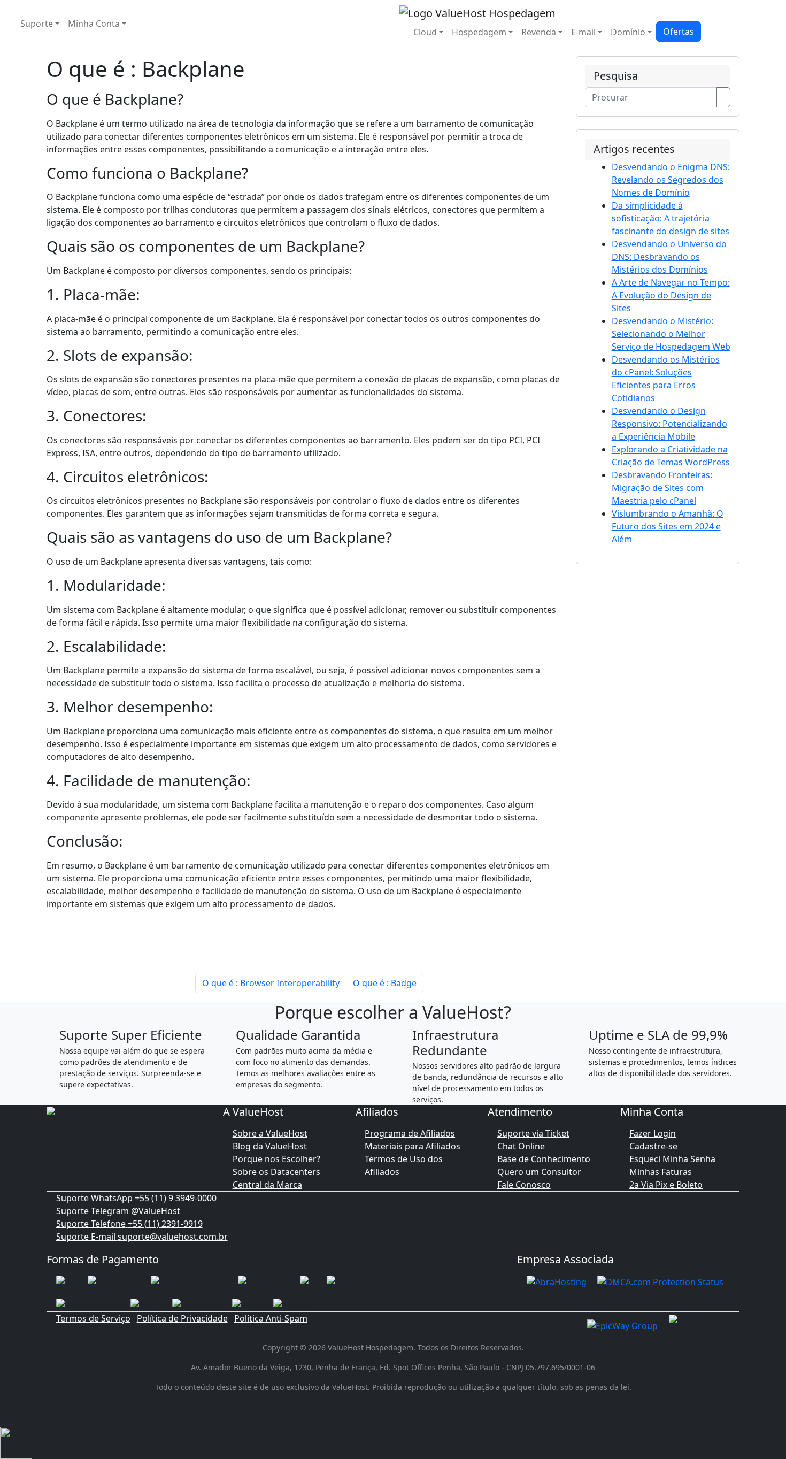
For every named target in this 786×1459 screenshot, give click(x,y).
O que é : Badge (385, 983)
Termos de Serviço (93, 1318)
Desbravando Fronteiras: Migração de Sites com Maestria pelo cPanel (662, 487)
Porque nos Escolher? (276, 1159)
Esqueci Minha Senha (672, 1159)
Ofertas (678, 31)
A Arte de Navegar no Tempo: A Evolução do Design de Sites (671, 295)
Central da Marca (267, 1185)
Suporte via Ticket (533, 1133)
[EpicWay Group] (622, 1325)
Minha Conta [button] (94, 23)
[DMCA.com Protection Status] (660, 1281)
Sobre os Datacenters (276, 1172)
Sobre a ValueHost (270, 1133)
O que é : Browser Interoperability (271, 983)
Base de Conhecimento (543, 1159)
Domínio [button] (628, 32)
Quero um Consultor (539, 1172)
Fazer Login (652, 1133)
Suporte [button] (36, 23)
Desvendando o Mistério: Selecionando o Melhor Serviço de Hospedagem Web (671, 333)
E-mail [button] (583, 32)
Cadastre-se (653, 1146)
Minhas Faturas (660, 1172)
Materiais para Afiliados (412, 1146)
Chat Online (521, 1146)
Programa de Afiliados (410, 1133)
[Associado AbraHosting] (557, 1281)
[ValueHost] (477, 12)
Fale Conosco (524, 1185)
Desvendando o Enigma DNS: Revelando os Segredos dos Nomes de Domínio (671, 179)
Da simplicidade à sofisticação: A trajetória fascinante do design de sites (670, 218)
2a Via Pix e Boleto (666, 1185)
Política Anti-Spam (270, 1318)
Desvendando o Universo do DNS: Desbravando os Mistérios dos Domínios (669, 256)
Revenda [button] (538, 32)
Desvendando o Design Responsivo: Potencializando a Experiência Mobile (669, 423)
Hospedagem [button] (479, 32)
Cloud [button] (425, 32)
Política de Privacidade (182, 1318)
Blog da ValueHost (270, 1146)
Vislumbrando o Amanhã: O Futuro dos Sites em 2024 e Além (667, 526)
